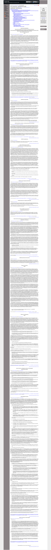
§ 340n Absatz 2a (15, 388)
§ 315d (26, 251)
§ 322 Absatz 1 (30, 444)
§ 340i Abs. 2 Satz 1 (27, 420)
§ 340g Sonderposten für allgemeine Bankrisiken (20, 18)
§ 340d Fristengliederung (17, 15)
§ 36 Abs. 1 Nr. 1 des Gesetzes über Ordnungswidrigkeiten (27, 509)
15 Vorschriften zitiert (15, 140)
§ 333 (34, 391)
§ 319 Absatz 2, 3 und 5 (30, 291)
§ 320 (18, 90)
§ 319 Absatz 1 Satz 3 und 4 (26, 279)
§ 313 (21, 426)
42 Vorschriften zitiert (21, 267)
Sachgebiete (6, 6)
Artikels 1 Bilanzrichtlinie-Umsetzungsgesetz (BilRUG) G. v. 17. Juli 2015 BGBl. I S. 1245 (23, 178)
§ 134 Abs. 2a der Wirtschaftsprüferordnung (31, 327)
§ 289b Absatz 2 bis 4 (18, 73)
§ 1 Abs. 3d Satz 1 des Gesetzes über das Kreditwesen (24, 50)
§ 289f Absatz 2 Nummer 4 (13, 439)
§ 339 (12, 348)
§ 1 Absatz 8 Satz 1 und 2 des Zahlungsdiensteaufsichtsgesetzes (25, 379)
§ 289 (16, 429)
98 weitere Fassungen (13, 8)
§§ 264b (17, 78)
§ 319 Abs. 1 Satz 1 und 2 (21, 291)
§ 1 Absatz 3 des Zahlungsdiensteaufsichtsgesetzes (24, 523)
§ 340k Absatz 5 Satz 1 (32, 463)
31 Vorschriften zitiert (15, 100)
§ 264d (14, 479)
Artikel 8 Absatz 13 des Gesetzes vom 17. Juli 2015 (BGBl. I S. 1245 (20, 231)
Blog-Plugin (6, 12)
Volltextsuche (34, 1)
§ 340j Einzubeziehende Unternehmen (19, 21)
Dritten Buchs (13, 352)
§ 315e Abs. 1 (30, 228)
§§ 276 (36, 78)
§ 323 (21, 90)
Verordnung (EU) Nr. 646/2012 (23, 86)
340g (32, 167)
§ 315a (25, 432)
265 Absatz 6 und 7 (20, 78)
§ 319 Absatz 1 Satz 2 (17, 270)
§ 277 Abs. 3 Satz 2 (35, 412)
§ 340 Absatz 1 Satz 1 (17, 385)
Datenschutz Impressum (6, 10)
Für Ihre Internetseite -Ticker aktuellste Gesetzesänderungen (42, 29)
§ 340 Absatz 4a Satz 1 (25, 386)
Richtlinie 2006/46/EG (14, 498)
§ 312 (24, 425)
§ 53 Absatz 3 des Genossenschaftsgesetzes (30, 305)
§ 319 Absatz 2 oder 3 (16, 448)
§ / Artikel (27, 2)
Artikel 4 (21, 7)
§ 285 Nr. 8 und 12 (25, 79)
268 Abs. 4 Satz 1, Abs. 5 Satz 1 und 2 (30, 78)
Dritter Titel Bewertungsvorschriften (18, 16)
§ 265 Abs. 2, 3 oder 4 (16, 412)
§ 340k (14, 22)
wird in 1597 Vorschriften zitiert (19, 8)
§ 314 (25, 426)
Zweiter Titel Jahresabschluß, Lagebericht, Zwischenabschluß (21, 13)
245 (22, 406)
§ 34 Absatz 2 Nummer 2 (20, 230)
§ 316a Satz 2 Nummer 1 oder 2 (33, 272)
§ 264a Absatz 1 (26, 304)
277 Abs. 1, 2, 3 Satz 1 (13, 79)
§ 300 (14, 422)
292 (23, 229)
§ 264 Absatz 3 (14, 78)
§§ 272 (28, 412)
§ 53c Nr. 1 (32, 39)
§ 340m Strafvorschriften (17, 25)
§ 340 (14, 12)
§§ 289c (25, 73)
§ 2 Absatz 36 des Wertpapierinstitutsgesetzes (22, 377)
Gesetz (29, 2)
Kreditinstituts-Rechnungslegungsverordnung (27, 232)
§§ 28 (30, 269)
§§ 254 (23, 410)
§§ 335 (14, 531)
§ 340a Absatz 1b (32, 429)
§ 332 (31, 391)
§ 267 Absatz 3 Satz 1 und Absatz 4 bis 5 (23, 71)
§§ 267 (24, 78)
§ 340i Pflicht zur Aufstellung (17, 20)
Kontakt (5, 9)
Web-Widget (6, 15)
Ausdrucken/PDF (34, 98)
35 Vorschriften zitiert (21, 316)
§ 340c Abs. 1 (20, 49)
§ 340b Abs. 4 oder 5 (33, 407)
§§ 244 (21, 406)
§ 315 (20, 432)
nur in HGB (35, 2)
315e (25, 229)
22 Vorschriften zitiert (21, 124)
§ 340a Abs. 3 (18, 405)
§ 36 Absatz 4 (22, 305)
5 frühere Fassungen (15, 370)
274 (29, 412)
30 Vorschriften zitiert (15, 201)
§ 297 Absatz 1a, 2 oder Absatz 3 (18, 420)
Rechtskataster (7, 16)
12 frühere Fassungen (14, 34)
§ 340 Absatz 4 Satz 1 (22, 402)
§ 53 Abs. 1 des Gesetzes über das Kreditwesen (31, 48)
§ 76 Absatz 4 (35, 442)
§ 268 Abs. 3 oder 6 (23, 412)
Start (5, 5)
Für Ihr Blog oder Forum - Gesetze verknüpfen (43, 26)
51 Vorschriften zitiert (21, 34)
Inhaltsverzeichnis (31, 98)
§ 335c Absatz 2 (14, 391)
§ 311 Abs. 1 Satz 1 (16, 425)
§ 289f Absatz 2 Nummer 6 (27, 75)
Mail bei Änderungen (36, 5)
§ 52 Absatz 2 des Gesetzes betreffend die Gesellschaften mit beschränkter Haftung (22, 440)
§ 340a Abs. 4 (25, 361)
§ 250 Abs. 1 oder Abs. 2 (17, 407)
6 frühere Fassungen (15, 267)
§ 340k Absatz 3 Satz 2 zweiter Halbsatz (18, 475)
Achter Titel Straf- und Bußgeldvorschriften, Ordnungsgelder (21, 24)
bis (20, 371)
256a (11, 212)
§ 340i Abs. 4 (36, 417)
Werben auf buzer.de (6, 18)
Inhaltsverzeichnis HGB (16, 5)
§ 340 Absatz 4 (31, 372)
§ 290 (24, 242)
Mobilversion (7, 13)
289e (27, 73)
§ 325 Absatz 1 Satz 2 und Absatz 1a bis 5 (19, 525)
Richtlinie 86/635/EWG (32, 496)
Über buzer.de (6, 8)
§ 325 (21, 318)
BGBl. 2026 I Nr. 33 (28, 7)
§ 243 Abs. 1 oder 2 (16, 406)
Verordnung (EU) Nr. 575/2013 (30, 85)
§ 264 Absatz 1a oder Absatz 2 (25, 407)
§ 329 (17, 325)
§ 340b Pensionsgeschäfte (17, 14)
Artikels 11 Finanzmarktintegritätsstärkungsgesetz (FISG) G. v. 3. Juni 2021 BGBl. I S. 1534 (24, 311)
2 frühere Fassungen (15, 124)
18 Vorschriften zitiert (21, 370)
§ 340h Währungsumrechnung (18, 19)
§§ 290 (21, 229)
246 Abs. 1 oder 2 (26, 406)
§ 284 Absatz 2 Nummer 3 (19, 79)
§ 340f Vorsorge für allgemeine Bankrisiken (19, 17)
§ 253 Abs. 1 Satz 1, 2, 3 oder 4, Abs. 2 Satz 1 (20, 409)
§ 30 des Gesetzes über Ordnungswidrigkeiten (23, 485)
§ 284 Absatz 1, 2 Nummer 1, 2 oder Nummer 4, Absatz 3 (21, 414)
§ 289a (20, 429)
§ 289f (23, 429)
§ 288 (29, 79)
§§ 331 (19, 371)
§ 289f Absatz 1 (28, 74)
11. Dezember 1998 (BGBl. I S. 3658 (28, 359)
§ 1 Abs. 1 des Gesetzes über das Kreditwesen (32, 35)
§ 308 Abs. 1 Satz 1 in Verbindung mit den (19, 423)
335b (16, 531)
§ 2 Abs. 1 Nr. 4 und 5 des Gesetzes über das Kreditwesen (24, 42)
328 (11, 325)
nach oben (38, 98)
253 (30, 153)
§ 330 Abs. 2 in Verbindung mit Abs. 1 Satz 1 (22, 436)
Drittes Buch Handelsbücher (14, 9)
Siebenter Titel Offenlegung (16, 23)
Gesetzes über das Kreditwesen (17, 133)
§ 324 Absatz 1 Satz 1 (20, 463)
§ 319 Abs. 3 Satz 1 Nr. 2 (19, 278)
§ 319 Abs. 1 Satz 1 (17, 275)
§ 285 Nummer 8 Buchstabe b (15, 354)
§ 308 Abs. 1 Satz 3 (16, 426)
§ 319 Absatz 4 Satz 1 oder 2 (28, 449)
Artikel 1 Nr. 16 (26, 309)
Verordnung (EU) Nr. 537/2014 (24, 273)
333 (21, 371)
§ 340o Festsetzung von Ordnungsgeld (19, 26)
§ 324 (17, 303)
